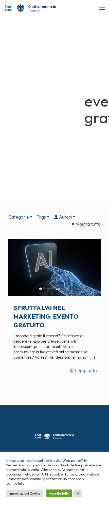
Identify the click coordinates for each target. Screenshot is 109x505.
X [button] (78, 493)
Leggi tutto (86, 370)
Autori (65, 217)
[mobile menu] (102, 7)
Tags (41, 217)
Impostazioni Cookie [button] (24, 493)
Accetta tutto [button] (59, 493)
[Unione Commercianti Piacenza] (30, 7)
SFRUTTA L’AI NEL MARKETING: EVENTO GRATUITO (45, 316)
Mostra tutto (88, 224)
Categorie (18, 217)
